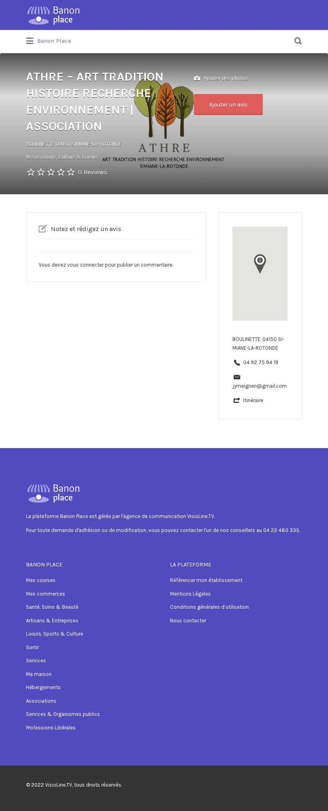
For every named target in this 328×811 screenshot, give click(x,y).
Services (36, 661)
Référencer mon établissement (206, 580)
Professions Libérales (51, 728)
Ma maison (39, 674)
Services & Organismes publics (63, 714)
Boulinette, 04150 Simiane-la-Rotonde (74, 144)
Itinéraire (253, 400)
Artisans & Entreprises (52, 621)
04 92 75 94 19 (260, 362)
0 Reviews (92, 172)
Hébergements (43, 687)
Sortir (32, 647)
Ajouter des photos (225, 78)
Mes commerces (45, 594)
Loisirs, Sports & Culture (54, 634)
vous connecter (85, 265)
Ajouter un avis (228, 104)
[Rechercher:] (164, 38)
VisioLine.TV (58, 785)
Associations (41, 701)
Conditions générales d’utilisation (209, 607)
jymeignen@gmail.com (259, 386)
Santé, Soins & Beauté (52, 607)
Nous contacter (188, 621)
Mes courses (41, 580)
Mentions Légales (190, 594)
